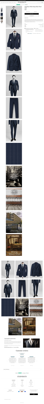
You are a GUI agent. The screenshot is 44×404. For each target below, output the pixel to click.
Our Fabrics (22, 386)
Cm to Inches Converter (30, 386)
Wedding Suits (22, 385)
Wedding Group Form (13, 386)
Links (30, 385)
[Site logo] (22, 377)
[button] (41, 2)
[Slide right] (1, 22)
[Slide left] (1, 6)
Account (38, 2)
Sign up (34, 394)
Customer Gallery (13, 385)
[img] (22, 354)
